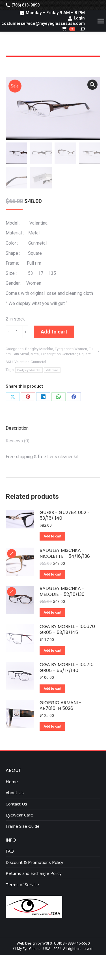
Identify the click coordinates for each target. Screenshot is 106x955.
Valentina (52, 370)
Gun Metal (20, 354)
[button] (92, 85)
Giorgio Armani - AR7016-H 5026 (60, 706)
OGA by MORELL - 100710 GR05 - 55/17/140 (67, 668)
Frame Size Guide (23, 826)
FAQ (10, 851)
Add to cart (54, 332)
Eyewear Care (19, 815)
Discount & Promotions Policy (34, 862)
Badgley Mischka (39, 349)
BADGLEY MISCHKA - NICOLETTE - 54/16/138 (65, 553)
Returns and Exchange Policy (34, 873)
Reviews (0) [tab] (17, 441)
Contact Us (16, 804)
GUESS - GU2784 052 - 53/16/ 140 (65, 516)
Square (85, 354)
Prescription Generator (59, 354)
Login (79, 18)
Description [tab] (17, 428)
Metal (35, 354)
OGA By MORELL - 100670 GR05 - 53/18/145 (67, 630)
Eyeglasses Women (71, 349)
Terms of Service (22, 884)
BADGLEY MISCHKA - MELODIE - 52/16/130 (62, 592)
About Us (15, 792)
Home (12, 781)
